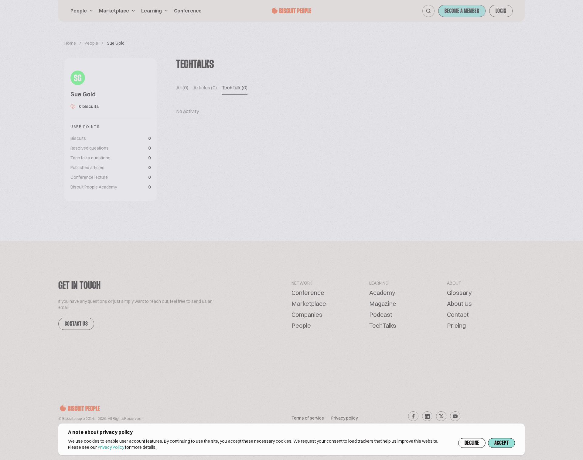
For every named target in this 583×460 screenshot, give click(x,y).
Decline (472, 443)
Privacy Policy (111, 447)
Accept (501, 443)
